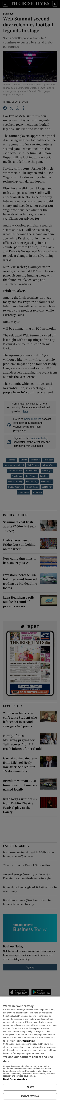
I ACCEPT (30, 1087)
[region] (30, 1049)
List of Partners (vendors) (15, 1079)
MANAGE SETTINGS (30, 1096)
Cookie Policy (28, 1041)
